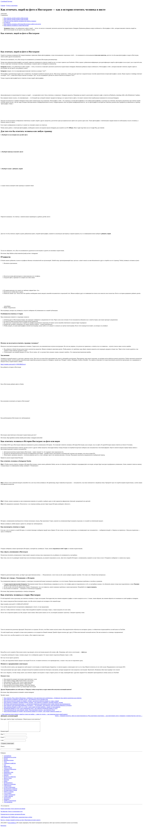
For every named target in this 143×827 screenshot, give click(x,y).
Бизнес (6, 758)
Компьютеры (7, 773)
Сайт (2, 740)
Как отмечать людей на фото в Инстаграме (16, 18)
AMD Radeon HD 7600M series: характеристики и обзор (16, 817)
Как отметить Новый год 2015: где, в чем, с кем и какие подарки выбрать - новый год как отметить (32, 707)
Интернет (6, 770)
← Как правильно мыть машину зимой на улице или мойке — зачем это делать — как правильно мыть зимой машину (34, 714)
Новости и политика (10, 784)
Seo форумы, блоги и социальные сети (12, 811)
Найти (18, 749)
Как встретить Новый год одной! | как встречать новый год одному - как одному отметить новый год (32, 711)
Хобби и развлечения (10, 800)
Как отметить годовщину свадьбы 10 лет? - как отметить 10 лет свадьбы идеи (26, 699)
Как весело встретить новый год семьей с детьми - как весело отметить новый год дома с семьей (31, 701)
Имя (2, 734)
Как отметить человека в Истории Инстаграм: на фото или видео (22, 24)
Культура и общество (10, 776)
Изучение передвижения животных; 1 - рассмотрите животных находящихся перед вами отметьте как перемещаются (37, 704)
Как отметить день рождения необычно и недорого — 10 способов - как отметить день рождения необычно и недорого (38, 705)
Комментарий (4, 731)
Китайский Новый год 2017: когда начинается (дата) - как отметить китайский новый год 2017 (31, 708)
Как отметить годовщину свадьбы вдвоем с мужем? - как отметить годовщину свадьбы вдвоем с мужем (33, 702)
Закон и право (8, 767)
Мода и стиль (8, 778)
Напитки (6, 779)
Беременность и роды (10, 757)
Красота (6, 775)
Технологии (7, 797)
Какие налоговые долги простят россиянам (13, 808)
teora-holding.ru (12, 822)
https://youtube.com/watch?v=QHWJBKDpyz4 (13, 364)
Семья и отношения (9, 794)
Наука (5, 781)
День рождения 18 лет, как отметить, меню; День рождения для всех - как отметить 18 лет (29, 710)
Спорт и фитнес (8, 796)
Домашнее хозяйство (10, 763)
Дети (5, 761)
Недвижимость (8, 782)
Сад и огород (7, 793)
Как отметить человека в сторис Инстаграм (16, 25)
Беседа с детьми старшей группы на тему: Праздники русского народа (20, 820)
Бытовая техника (9, 760)
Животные (7, 766)
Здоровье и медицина (10, 769)
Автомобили (7, 755)
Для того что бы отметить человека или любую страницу (20, 21)
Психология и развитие (10, 788)
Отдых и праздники (9, 787)
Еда (5, 764)
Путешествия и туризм (10, 790)
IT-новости (7, 22)
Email (3, 737)
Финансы (6, 799)
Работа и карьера (8, 791)
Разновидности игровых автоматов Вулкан (13, 814)
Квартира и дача (8, 772)
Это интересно (8, 802)
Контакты (3, 825)
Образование (7, 785)
